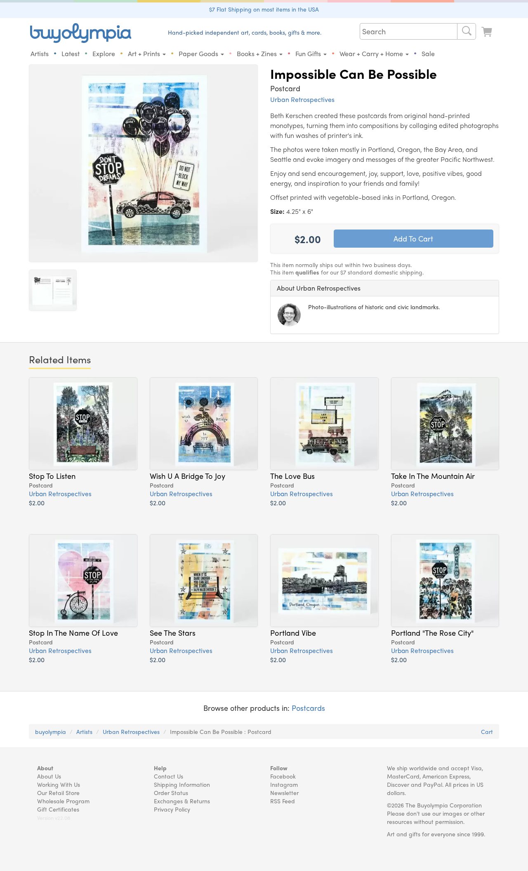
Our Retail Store (58, 792)
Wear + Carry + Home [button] (372, 53)
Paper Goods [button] (199, 53)
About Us (49, 776)
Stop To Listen (52, 475)
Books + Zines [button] (257, 53)
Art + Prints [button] (145, 53)
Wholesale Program (63, 801)
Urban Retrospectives (302, 99)
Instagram (284, 784)
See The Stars (173, 632)
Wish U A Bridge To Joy (187, 475)
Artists (40, 53)
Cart (487, 731)
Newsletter (284, 792)
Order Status (171, 792)
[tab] (385, 288)
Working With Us (58, 784)
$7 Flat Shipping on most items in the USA (264, 9)
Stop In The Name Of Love (73, 632)
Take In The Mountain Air (433, 475)
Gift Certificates (58, 809)
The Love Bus (292, 475)
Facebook (283, 776)
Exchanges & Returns (182, 801)
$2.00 (37, 502)
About (45, 768)
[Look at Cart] (487, 32)
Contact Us (168, 776)
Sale (428, 53)
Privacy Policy (172, 809)
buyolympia (50, 731)
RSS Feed (282, 801)
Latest (70, 53)
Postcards (308, 708)
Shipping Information (182, 784)
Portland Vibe (293, 632)
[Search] (466, 31)
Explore (103, 53)
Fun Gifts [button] (309, 53)
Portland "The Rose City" (432, 632)
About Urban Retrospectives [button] (319, 288)
